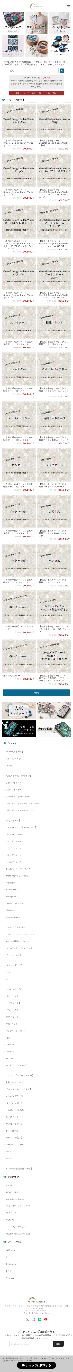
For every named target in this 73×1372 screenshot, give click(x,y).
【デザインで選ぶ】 (13, 1137)
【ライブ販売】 (11, 1130)
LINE (8, 1271)
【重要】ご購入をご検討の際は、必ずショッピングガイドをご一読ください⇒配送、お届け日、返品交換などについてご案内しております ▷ (35, 63)
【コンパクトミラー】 (14, 989)
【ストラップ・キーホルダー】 (18, 1075)
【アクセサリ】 (11, 1016)
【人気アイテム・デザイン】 (17, 775)
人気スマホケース (13, 783)
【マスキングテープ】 (14, 1096)
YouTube (10, 1278)
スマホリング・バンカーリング (19, 948)
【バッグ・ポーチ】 (13, 965)
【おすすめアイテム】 (14, 758)
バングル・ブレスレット (16, 1031)
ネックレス (11, 1051)
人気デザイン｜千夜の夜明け (18, 796)
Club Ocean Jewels (15, 1199)
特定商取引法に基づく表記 (18, 1233)
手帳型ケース (11, 883)
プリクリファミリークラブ (18, 1206)
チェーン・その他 (13, 955)
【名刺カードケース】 (14, 1082)
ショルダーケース (13, 862)
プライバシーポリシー (16, 1227)
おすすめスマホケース (15, 834)
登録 (58, 1343)
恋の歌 (9, 1158)
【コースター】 (11, 1116)
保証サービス (12, 1250)
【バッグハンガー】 (13, 1103)
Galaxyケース (12, 896)
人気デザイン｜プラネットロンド (20, 810)
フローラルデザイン (14, 903)
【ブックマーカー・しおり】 (17, 1089)
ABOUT (9, 1185)
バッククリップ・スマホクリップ (20, 934)
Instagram (11, 1264)
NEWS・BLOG (12, 1192)
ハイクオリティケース (15, 841)
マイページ (11, 1213)
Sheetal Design (13, 917)
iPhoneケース (12, 889)
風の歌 (9, 1151)
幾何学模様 (11, 910)
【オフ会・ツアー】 (13, 1123)
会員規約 (28, 1361)
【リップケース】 (12, 1003)
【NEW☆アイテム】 (13, 751)
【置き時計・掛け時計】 (15, 1110)
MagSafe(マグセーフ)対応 (17, 876)
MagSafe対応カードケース (17, 941)
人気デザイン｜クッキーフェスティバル (23, 803)
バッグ (9, 972)
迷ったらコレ (11, 765)
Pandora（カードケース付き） (19, 869)
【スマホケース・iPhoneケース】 (20, 827)
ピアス (9, 1038)
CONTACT (11, 1220)
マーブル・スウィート (15, 1144)
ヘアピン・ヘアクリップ (16, 1065)
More (36, 692)
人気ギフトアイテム (14, 789)
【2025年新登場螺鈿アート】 (18, 1168)
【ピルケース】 (11, 1010)
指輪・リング (11, 1024)
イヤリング (11, 1044)
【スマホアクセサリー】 (15, 927)
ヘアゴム (10, 1058)
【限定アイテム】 (12, 820)
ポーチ (9, 979)
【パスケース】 (11, 996)
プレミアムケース (13, 855)
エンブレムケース (13, 848)
